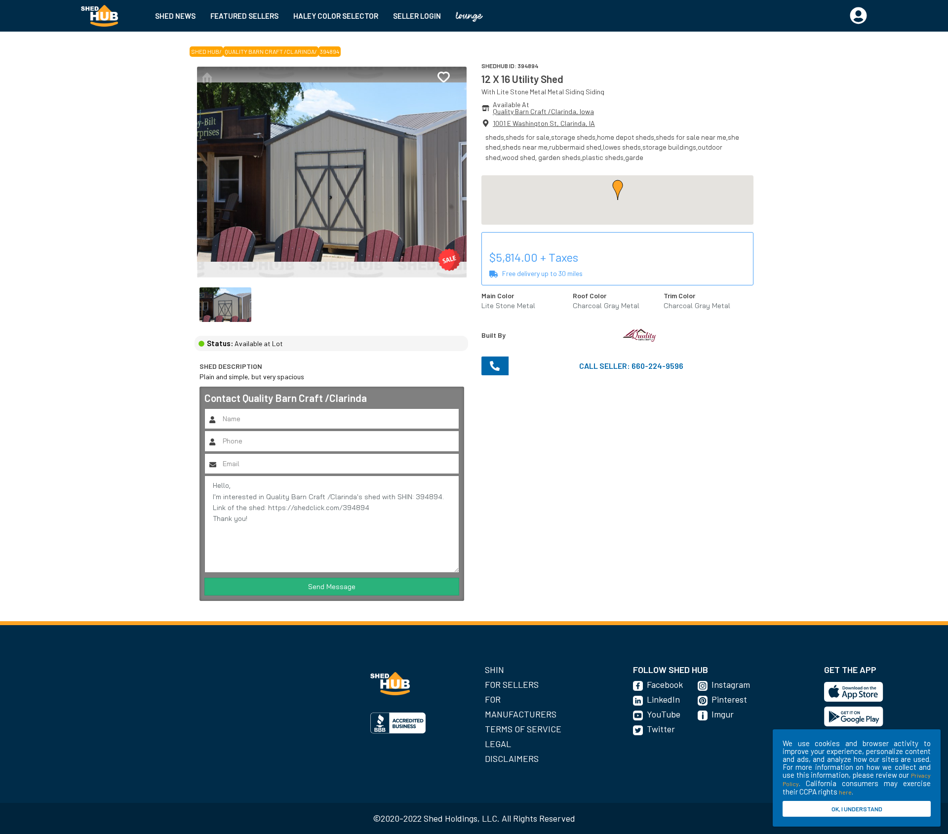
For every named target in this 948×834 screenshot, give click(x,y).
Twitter (661, 728)
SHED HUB (205, 51)
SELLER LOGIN (417, 15)
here (845, 792)
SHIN (494, 669)
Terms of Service (523, 728)
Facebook (665, 684)
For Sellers (512, 684)
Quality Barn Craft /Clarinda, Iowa (543, 111)
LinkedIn (663, 699)
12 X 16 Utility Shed (522, 79)
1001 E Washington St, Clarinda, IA (544, 123)
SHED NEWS (175, 15)
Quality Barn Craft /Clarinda (270, 51)
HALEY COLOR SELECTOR (335, 15)
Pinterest (729, 699)
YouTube (663, 714)
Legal (498, 743)
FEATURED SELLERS (244, 15)
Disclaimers (512, 758)
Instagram (730, 684)
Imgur (722, 714)
